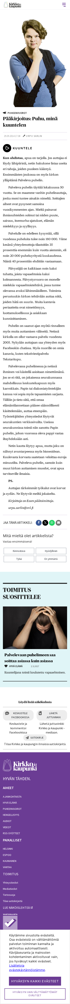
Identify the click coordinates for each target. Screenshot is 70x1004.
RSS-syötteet (11, 833)
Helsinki (8, 848)
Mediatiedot (10, 889)
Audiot (7, 821)
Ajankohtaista (12, 796)
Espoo (7, 855)
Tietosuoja (9, 895)
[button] (39, 523)
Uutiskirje (37, 737)
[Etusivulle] (12, 5)
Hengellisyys (11, 815)
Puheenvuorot (12, 809)
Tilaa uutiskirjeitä (12, 901)
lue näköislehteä (16, 908)
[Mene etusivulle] (20, 767)
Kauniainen (9, 861)
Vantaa (7, 867)
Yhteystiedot (10, 882)
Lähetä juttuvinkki (53, 715)
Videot (7, 827)
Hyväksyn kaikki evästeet (35, 981)
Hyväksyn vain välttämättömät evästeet (35, 994)
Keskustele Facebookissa (20, 715)
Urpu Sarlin (34, 136)
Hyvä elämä (10, 802)
